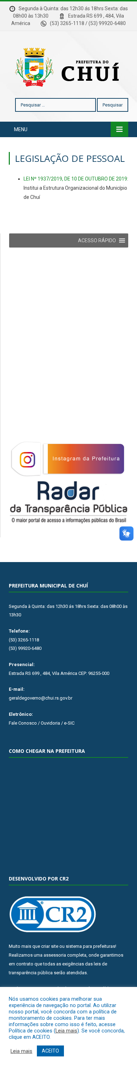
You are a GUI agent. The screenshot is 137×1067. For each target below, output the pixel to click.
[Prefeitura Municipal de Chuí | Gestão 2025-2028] (68, 66)
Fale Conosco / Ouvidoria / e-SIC (41, 723)
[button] (97, 240)
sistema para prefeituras (90, 946)
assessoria (55, 955)
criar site (49, 946)
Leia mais (66, 1031)
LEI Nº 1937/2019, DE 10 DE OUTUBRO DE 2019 (75, 179)
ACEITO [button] (50, 1051)
